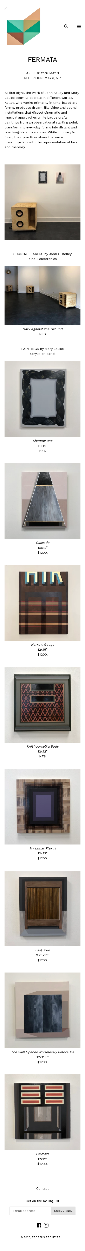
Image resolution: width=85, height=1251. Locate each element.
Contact (42, 1188)
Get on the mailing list (42, 1201)
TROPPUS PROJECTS (46, 1237)
